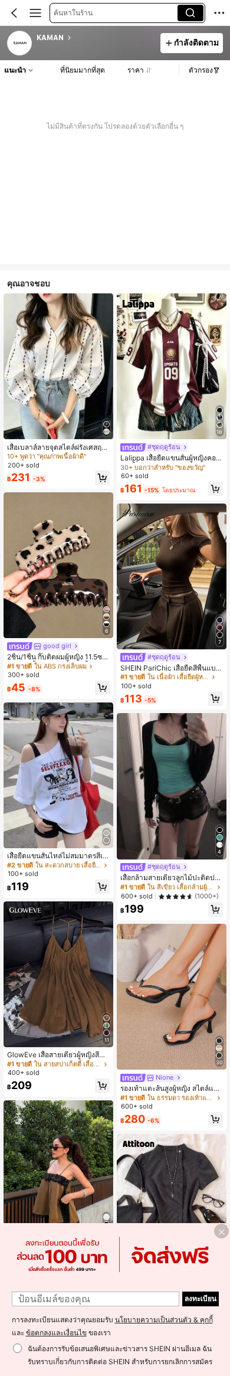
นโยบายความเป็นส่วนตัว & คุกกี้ (164, 1319)
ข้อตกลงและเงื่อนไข (56, 1332)
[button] (14, 13)
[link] (20, 43)
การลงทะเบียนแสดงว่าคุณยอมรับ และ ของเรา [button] (112, 1326)
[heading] (95, 38)
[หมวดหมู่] (35, 13)
